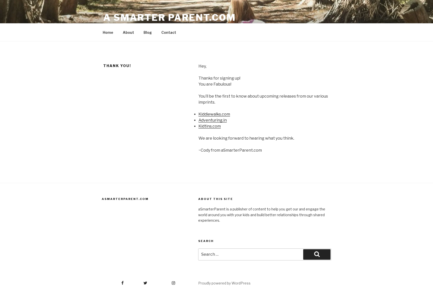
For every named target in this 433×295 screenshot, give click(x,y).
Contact (168, 32)
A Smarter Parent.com (169, 17)
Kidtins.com (209, 126)
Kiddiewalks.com (214, 114)
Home (108, 32)
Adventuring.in (212, 120)
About (128, 32)
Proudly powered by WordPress (224, 283)
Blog (148, 32)
